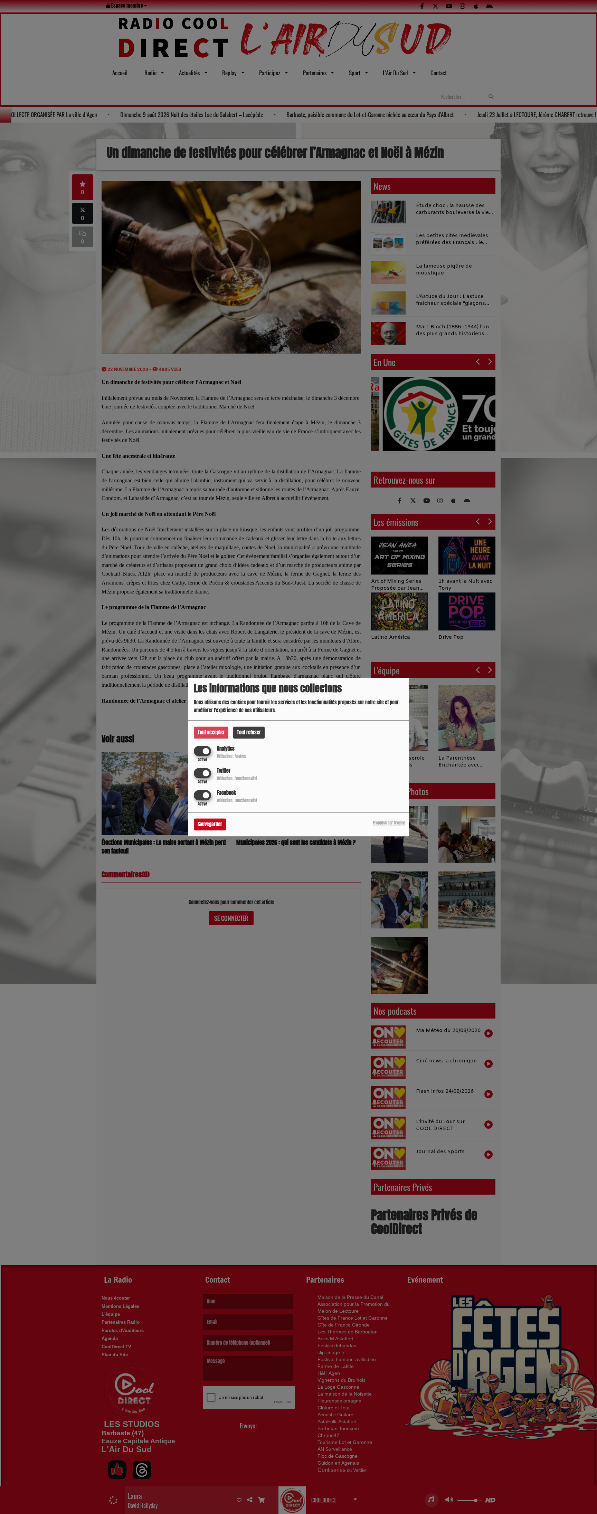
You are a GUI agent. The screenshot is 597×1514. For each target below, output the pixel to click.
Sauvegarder (210, 824)
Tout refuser (249, 732)
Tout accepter (211, 732)
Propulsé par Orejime (389, 823)
